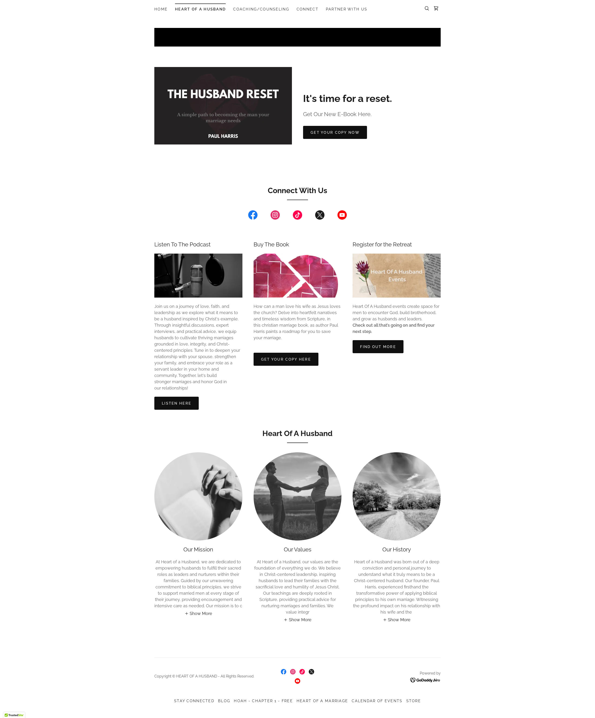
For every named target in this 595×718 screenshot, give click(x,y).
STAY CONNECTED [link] (194, 701)
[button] (198, 613)
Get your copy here (286, 359)
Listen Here (176, 403)
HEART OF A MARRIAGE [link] (322, 701)
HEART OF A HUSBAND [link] (200, 9)
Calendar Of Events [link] (377, 701)
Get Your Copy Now (335, 132)
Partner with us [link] (346, 9)
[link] (436, 8)
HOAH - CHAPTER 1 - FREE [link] (263, 701)
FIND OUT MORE (378, 347)
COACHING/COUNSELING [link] (261, 9)
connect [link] (307, 9)
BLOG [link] (224, 701)
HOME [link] (161, 9)
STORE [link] (413, 701)
